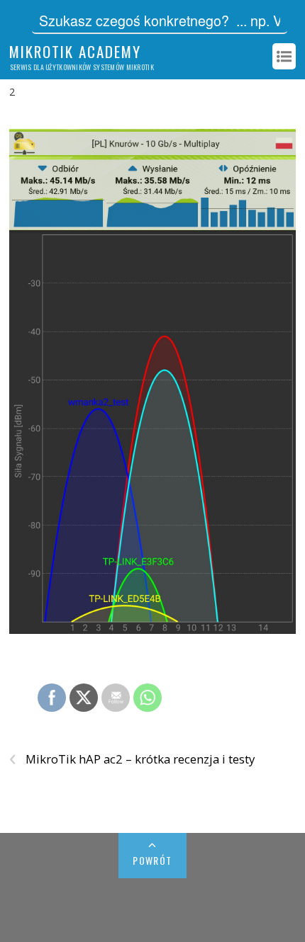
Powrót (152, 860)
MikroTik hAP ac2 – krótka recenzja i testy (132, 759)
